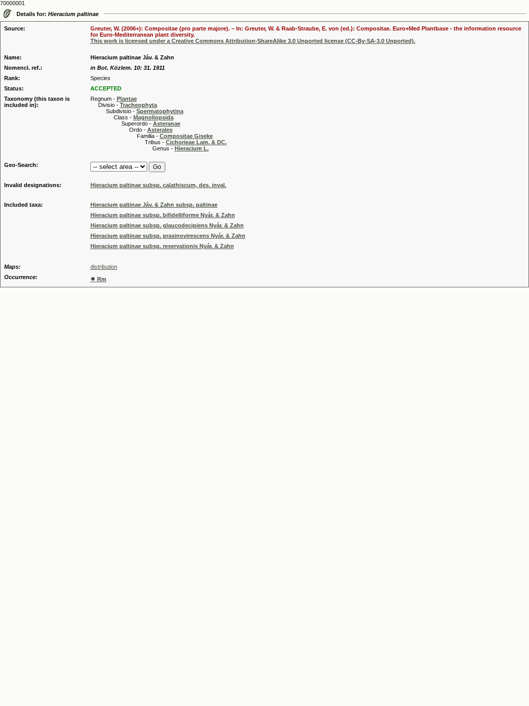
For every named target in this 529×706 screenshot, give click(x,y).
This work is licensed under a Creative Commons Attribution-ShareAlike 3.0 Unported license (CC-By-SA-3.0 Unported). (252, 41)
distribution (103, 267)
